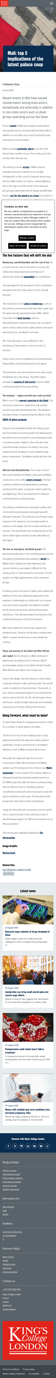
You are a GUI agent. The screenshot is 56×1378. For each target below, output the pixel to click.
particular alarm (25, 148)
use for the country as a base (24, 195)
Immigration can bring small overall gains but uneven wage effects (26, 993)
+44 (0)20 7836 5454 (12, 1289)
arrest (26, 167)
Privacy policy (29, 1369)
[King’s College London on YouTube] (34, 1146)
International (8, 874)
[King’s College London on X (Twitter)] (15, 1146)
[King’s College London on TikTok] (47, 1146)
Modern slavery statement (14, 1374)
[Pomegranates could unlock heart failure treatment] (28, 1027)
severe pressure (34, 479)
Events (5, 1261)
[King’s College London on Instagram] (21, 1146)
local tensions (24, 318)
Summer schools (10, 1186)
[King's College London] (28, 1338)
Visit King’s (7, 1268)
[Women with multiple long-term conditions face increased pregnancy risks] (28, 1087)
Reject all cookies (17, 246)
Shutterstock (9, 853)
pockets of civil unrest (24, 382)
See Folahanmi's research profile (17, 870)
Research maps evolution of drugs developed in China (27, 933)
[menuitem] (28, 1171)
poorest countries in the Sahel (33, 400)
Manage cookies (27, 238)
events (13, 125)
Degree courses (9, 1171)
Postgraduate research (13, 1178)
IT (3, 1239)
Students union (9, 1264)
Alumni (5, 1214)
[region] (28, 226)
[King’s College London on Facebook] (8, 1146)
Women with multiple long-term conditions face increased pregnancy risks (27, 1111)
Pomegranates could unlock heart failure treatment (24, 1051)
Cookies (46, 1374)
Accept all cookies (38, 246)
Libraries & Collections (12, 1232)
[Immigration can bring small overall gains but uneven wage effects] (28, 970)
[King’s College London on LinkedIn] (28, 1146)
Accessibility (34, 1374)
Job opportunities (10, 1272)
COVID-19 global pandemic (15, 419)
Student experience (11, 1189)
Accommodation (9, 1236)
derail (43, 558)
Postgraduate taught (11, 1174)
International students (12, 1182)
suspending (29, 276)
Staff (5, 1211)
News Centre (8, 1257)
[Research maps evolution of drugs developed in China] (28, 910)
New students (8, 1207)
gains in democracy (33, 303)
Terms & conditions (11, 1369)
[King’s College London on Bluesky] (41, 1146)
